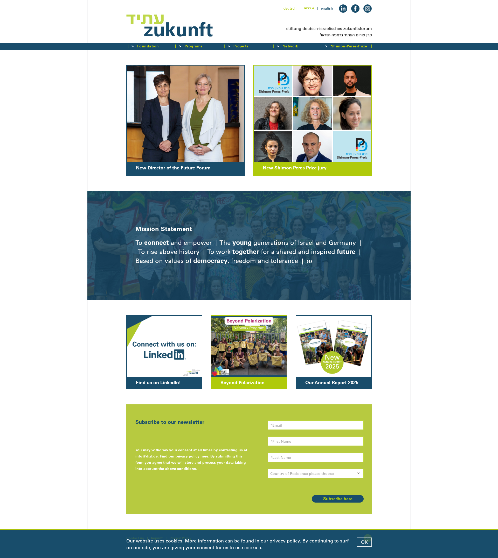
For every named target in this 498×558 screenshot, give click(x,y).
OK (364, 542)
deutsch (289, 8)
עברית (308, 8)
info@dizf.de (146, 456)
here (204, 456)
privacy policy (284, 541)
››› (308, 260)
